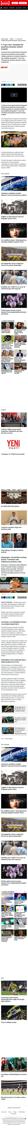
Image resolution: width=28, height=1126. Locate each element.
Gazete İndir (23, 3)
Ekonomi (11, 8)
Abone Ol (15, 3)
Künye (9, 1112)
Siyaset (12, 39)
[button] (21, 85)
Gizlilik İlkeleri (22, 1112)
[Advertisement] (14, 390)
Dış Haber (19, 8)
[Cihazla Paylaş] (14, 85)
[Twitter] (4, 85)
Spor (24, 8)
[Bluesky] (7, 85)
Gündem (5, 8)
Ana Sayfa (5, 39)
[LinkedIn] (9, 85)
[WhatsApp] (11, 85)
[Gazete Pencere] (5, 3)
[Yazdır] (19, 85)
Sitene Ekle (13, 1113)
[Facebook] (2, 85)
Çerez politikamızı (21, 1121)
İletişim (15, 1112)
